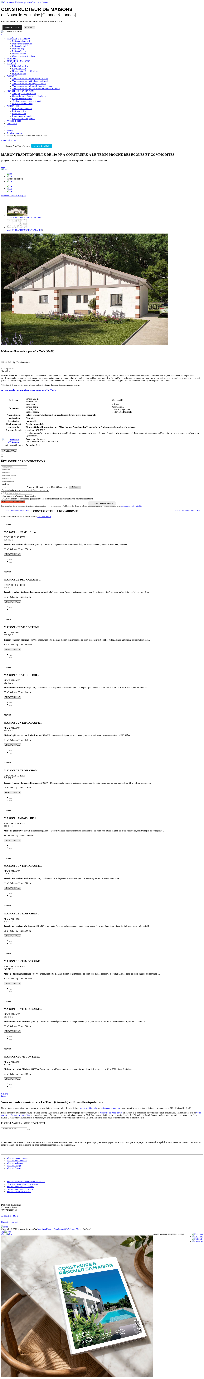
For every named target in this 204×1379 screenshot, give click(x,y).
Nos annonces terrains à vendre (20, 1186)
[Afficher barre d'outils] (4, 169)
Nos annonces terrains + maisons (21, 1189)
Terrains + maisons (15, 133)
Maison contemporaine (22, 44)
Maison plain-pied (20, 46)
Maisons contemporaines (17, 1158)
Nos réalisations (19, 53)
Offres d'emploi (19, 73)
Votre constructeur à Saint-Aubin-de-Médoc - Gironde (36, 88)
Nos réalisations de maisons (19, 1191)
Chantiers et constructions (23, 56)
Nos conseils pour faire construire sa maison (26, 1181)
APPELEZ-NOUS (9, 451)
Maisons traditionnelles (17, 1160)
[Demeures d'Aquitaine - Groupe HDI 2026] (4, 1227)
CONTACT (29, 28)
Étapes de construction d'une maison (22, 1184)
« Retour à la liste (8, 140)
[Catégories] (9, 181)
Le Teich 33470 (44, 516)
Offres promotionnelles (22, 108)
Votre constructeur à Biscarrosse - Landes (30, 78)
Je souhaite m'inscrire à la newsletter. (20, 496)
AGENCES (12, 76)
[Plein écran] (9, 188)
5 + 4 (3, 493)
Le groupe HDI (19, 68)
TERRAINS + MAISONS (18, 61)
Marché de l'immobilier (22, 103)
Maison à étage (18, 49)
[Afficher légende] (9, 174)
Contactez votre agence (11, 1222)
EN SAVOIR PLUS (12, 554)
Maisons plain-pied (15, 1163)
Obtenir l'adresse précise (102, 503)
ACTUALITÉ (13, 106)
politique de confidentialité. (131, 506)
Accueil (10, 131)
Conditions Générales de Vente (67, 1229)
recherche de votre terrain (111, 1113)
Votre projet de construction (24, 93)
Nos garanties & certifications (25, 71)
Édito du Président (20, 66)
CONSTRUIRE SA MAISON (20, 91)
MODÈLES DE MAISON (18, 39)
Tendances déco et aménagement (26, 101)
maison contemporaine (110, 1108)
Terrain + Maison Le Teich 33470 (15, 510)
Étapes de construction (22, 98)
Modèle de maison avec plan (13, 195)
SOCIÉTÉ (11, 63)
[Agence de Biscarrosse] (13, 442)
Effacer (75, 487)
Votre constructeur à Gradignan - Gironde (30, 81)
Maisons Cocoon (14, 1168)
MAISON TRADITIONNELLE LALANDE (24, 217)
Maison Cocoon (19, 51)
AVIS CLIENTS (14, 121)
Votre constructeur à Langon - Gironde (29, 83)
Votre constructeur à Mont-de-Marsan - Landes (32, 86)
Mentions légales (44, 1229)
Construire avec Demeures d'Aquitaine (29, 96)
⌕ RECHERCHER (42, 146)
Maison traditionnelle (21, 41)
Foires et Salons (19, 113)
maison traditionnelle (88, 1108)
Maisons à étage (14, 1165)
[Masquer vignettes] (9, 176)
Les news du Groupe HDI (23, 118)
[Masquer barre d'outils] (9, 191)
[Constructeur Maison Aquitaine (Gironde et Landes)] (25, 2)
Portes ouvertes (19, 111)
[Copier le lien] (2, 456)
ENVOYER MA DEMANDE (13, 502)
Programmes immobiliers (23, 116)
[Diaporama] (9, 186)
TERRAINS (12, 58)
